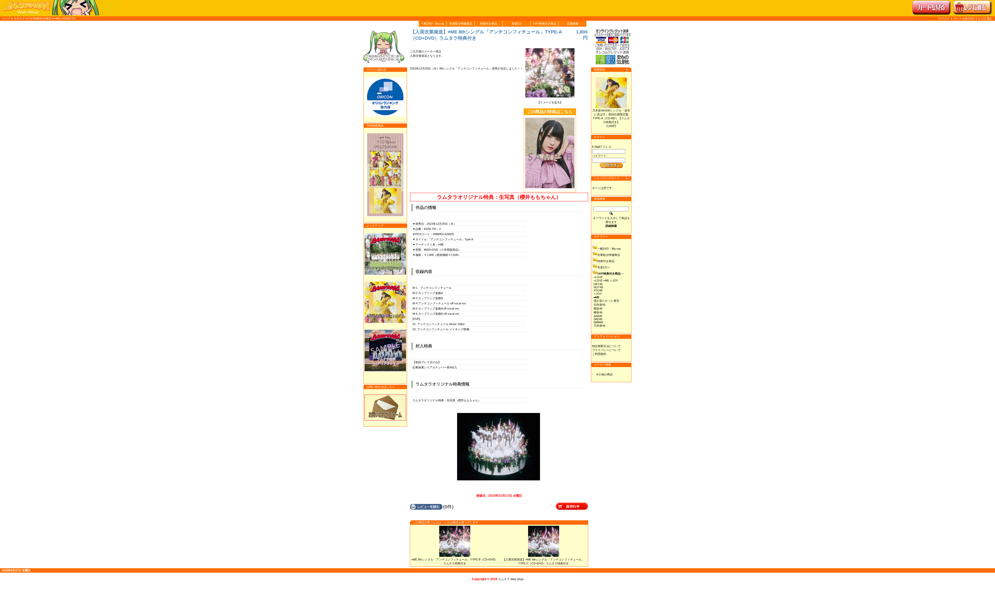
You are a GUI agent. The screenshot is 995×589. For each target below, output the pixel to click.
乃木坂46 (599, 325)
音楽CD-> (603, 267)
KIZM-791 (69, 18)
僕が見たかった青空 (606, 300)
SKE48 (598, 319)
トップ (6, 18)
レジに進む (985, 18)
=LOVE (598, 277)
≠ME (57, 18)
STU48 (598, 290)
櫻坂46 (598, 308)
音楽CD (517, 23)
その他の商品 (604, 374)
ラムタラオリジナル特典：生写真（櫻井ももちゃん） (499, 197)
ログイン (944, 18)
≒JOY (598, 293)
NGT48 (598, 287)
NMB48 (598, 322)
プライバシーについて (606, 350)
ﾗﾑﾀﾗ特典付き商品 (39, 18)
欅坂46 (598, 312)
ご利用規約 (599, 353)
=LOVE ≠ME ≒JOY (606, 280)
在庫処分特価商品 (460, 23)
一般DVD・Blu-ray (432, 23)
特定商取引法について (606, 346)
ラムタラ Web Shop (510, 579)
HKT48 (598, 284)
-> (610, 273)
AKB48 (598, 316)
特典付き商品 (488, 23)
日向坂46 (599, 304)
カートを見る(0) (964, 18)
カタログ (19, 18)
